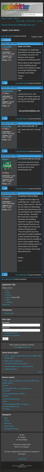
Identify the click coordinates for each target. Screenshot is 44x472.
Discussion (13, 25)
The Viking (6, 409)
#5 (41, 193)
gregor (5, 401)
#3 (41, 123)
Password (6, 327)
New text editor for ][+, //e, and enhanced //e (19, 366)
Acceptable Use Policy (11, 429)
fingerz (5, 159)
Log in (3, 36)
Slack (8, 300)
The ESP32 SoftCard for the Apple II (16, 363)
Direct (15, 347)
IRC (7, 290)
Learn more (6, 304)
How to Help (22, 459)
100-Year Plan (30, 21)
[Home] (15, 11)
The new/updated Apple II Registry (14, 393)
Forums (9, 18)
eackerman (7, 91)
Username (6, 322)
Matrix (8, 292)
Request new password (12, 335)
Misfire (8, 297)
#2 (41, 88)
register (10, 36)
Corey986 (6, 47)
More (40, 372)
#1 (41, 44)
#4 (41, 156)
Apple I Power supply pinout (14, 361)
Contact (39, 21)
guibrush (5, 385)
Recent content (9, 313)
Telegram (9, 302)
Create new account (11, 333)
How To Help (20, 21)
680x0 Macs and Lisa (26, 25)
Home (4, 18)
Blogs (6, 418)
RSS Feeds (7, 423)
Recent (16, 18)
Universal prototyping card (11, 399)
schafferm (6, 396)
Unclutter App (26, 347)
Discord (8, 295)
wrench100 (6, 391)
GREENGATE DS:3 (11, 369)
